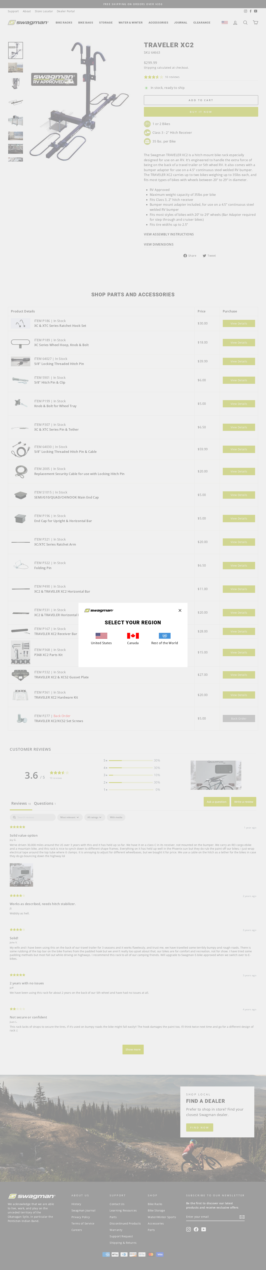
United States (101, 643)
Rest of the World (164, 643)
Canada (133, 643)
